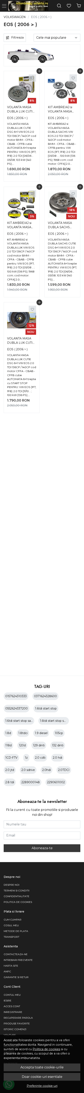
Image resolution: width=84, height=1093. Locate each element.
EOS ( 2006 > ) (17, 118)
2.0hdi (46, 770)
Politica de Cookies (18, 901)
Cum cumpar (12, 919)
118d (8, 745)
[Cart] (79, 6)
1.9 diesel (41, 733)
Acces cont (12, 1006)
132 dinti (57, 745)
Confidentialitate (16, 896)
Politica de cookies (46, 1049)
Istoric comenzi (15, 1029)
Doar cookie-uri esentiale (42, 1077)
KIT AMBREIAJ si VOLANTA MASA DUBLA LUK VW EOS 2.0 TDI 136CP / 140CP (21, 225)
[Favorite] (69, 6)
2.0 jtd (9, 770)
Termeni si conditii (16, 890)
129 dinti (39, 745)
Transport (11, 936)
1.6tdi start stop (46, 708)
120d (22, 745)
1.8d (8, 733)
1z (26, 757)
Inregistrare (13, 1012)
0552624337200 (16, 708)
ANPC (7, 971)
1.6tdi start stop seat (54, 721)
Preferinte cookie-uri (42, 1086)
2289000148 (30, 782)
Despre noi (11, 884)
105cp (59, 733)
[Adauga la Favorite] (32, 78)
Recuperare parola (18, 1017)
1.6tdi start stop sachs (20, 721)
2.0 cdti (40, 757)
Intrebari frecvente (18, 959)
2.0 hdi (57, 757)
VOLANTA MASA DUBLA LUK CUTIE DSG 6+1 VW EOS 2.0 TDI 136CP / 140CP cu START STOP (21, 341)
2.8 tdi (9, 782)
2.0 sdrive (28, 770)
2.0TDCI (64, 770)
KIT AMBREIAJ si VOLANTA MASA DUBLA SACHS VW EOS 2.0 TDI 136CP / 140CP (62, 109)
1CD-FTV (11, 757)
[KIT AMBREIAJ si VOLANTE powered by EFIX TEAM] (29, 6)
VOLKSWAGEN (15, 17)
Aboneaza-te (42, 848)
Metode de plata (16, 931)
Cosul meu (11, 925)
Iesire (7, 1000)
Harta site (11, 965)
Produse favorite (17, 1023)
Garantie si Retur (16, 977)
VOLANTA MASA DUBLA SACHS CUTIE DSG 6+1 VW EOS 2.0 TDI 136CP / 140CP (62, 225)
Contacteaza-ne (16, 954)
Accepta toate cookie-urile (42, 1067)
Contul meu (12, 994)
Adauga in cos (39, 71)
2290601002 (56, 782)
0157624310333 (16, 696)
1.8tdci (23, 733)
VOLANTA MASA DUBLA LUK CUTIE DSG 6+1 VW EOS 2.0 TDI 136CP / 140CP (21, 109)
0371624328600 (45, 696)
